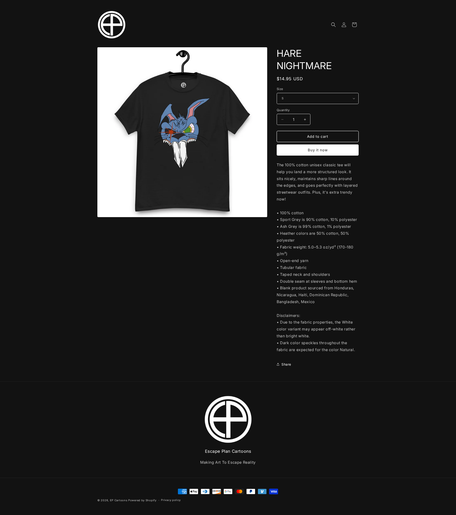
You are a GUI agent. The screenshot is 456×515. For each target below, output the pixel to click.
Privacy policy (171, 500)
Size (280, 89)
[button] (333, 24)
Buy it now (318, 150)
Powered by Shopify (142, 500)
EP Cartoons (119, 500)
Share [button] (286, 364)
